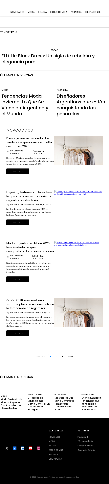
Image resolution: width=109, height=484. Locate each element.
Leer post (16, 171)
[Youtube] (31, 448)
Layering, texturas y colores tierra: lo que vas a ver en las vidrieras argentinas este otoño (30, 196)
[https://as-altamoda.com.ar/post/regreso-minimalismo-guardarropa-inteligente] (39, 390)
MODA (52, 441)
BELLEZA (52, 445)
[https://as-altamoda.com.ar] (54, 4)
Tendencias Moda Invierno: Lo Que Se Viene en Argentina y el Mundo (24, 105)
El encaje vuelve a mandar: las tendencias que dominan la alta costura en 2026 (29, 142)
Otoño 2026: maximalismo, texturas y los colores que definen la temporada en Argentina (30, 304)
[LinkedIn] (23, 448)
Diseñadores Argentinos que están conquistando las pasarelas (81, 105)
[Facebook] (15, 448)
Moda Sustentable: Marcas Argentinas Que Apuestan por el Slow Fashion (12, 404)
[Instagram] (39, 448)
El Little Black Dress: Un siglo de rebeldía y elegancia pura (48, 59)
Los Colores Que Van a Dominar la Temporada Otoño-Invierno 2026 (64, 403)
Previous (40, 356)
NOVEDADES (54, 437)
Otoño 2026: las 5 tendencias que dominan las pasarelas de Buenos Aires (91, 403)
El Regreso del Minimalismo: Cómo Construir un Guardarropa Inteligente (39, 403)
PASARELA (53, 454)
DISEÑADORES (55, 458)
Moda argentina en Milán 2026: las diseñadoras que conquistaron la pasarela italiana (30, 247)
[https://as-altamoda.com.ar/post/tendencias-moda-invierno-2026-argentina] (26, 86)
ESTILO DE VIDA (56, 450)
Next (70, 356)
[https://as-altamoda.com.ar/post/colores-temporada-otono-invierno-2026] (65, 390)
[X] (7, 448)
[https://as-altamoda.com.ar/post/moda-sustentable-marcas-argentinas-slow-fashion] (12, 392)
